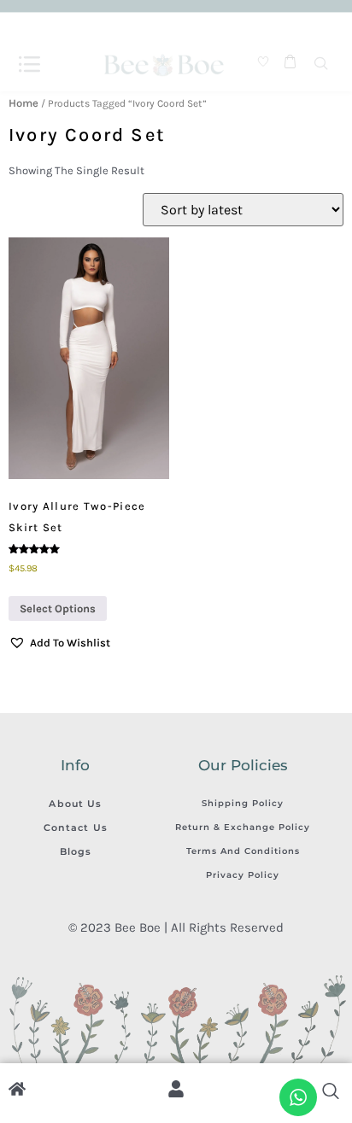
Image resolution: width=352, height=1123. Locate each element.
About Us (75, 804)
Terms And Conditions (243, 851)
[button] (59, 643)
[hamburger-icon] (29, 65)
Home (23, 103)
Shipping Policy (243, 803)
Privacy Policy (242, 874)
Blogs (76, 851)
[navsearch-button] (321, 65)
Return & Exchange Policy (242, 827)
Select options (58, 608)
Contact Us (76, 827)
